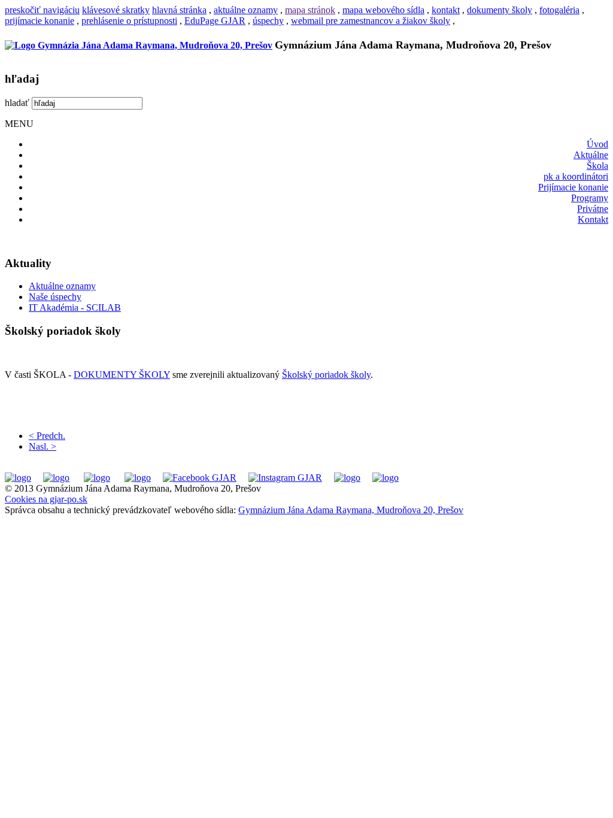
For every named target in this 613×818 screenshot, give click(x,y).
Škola (597, 165)
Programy (589, 198)
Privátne (592, 209)
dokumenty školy (499, 10)
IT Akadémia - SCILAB (75, 307)
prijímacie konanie (39, 21)
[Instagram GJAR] (285, 477)
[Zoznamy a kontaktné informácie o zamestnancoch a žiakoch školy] (138, 477)
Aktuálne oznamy (62, 286)
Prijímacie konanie (573, 187)
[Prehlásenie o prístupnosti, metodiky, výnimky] (385, 477)
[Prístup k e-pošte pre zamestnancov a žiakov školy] (56, 477)
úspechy (268, 21)
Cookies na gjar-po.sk (46, 499)
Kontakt (593, 219)
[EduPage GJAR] (18, 477)
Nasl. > (42, 446)
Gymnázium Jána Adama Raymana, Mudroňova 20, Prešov (350, 510)
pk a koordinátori (576, 176)
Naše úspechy (55, 297)
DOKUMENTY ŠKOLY (122, 374)
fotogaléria (559, 10)
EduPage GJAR (214, 21)
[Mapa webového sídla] (347, 477)
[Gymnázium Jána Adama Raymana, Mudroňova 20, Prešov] (138, 45)
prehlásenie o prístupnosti (129, 21)
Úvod (597, 144)
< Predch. (47, 436)
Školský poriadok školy (326, 374)
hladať (17, 103)
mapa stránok (310, 10)
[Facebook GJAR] (199, 477)
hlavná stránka (179, 10)
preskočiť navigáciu (42, 10)
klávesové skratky (116, 10)
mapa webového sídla (383, 10)
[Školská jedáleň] (97, 477)
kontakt (446, 10)
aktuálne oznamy (246, 10)
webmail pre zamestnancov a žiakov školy (370, 21)
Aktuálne (590, 155)
